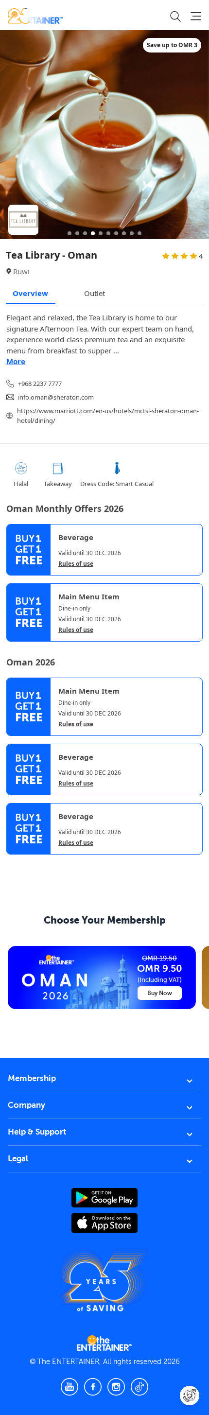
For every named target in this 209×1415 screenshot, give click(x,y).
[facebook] (93, 1387)
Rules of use (75, 563)
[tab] (13, 863)
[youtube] (69, 1387)
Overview (30, 293)
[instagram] (116, 1387)
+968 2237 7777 (40, 383)
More (15, 361)
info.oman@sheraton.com (56, 397)
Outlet (94, 293)
